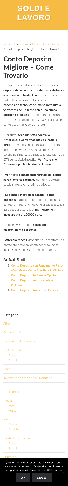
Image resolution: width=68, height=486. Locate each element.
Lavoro (7, 386)
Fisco (6, 369)
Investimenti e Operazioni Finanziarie (27, 377)
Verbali (13, 410)
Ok (23, 478)
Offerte (14, 360)
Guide (13, 355)
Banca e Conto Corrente (19, 341)
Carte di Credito (13, 350)
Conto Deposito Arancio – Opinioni (34, 290)
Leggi (42, 478)
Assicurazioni (12, 332)
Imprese (14, 391)
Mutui (7, 419)
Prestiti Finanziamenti (17, 438)
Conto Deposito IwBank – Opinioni (34, 275)
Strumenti (9, 457)
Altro (6, 323)
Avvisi (13, 405)
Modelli (8, 400)
